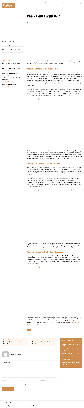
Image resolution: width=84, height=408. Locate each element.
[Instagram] (6, 402)
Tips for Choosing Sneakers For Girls (11, 68)
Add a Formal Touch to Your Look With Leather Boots (70, 354)
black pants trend (44, 329)
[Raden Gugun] (6, 355)
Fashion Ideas (31, 12)
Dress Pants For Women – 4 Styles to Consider (14, 342)
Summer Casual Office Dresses (9, 84)
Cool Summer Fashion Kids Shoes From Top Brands (12, 78)
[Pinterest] (15, 49)
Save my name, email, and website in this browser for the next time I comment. (21, 384)
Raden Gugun (11, 41)
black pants (35, 329)
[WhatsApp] (19, 49)
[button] (80, 3)
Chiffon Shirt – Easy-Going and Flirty (11, 73)
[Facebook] (7, 49)
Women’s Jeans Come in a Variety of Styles (42, 342)
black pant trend (54, 72)
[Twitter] (11, 49)
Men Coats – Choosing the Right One (11, 64)
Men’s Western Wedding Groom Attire (69, 358)
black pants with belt (56, 329)
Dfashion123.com (31, 60)
